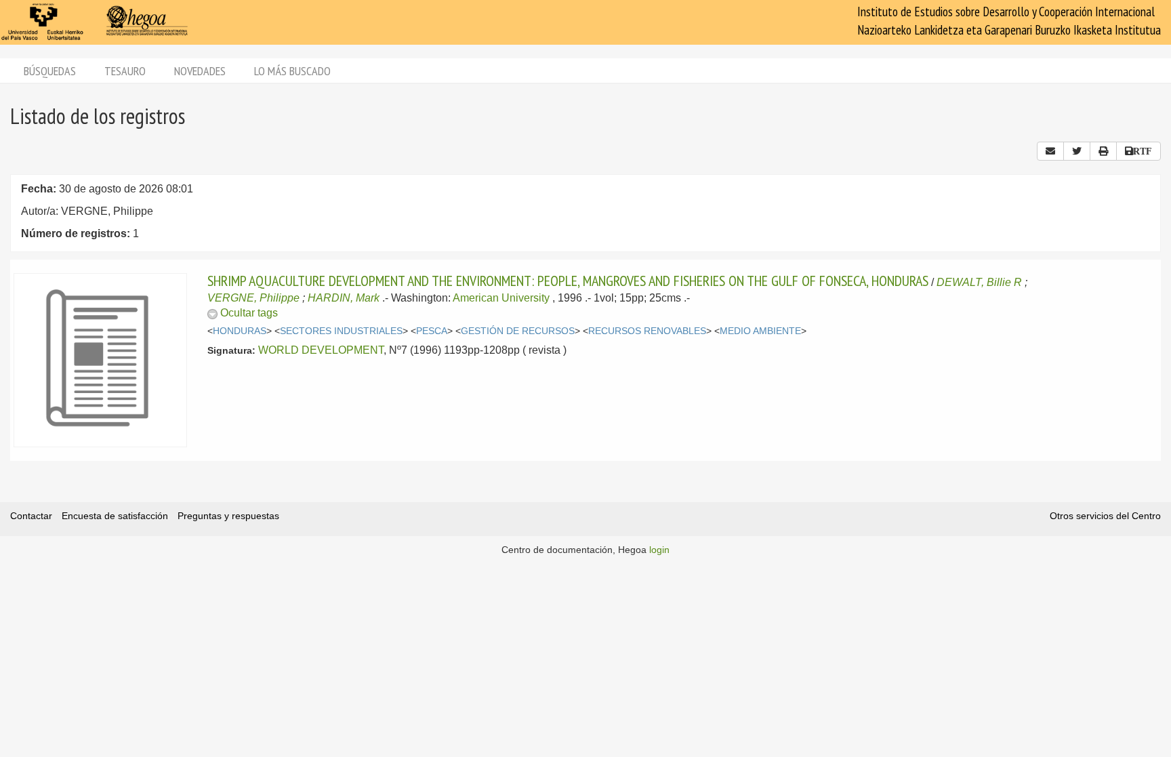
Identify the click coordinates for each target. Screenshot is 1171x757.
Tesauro (125, 71)
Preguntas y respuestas (228, 515)
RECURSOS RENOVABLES (647, 331)
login (659, 549)
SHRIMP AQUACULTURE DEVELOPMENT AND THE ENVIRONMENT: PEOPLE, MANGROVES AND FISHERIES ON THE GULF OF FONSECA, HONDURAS (567, 280)
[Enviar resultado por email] (1050, 151)
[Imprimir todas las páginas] (1103, 151)
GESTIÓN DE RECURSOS (518, 331)
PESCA (431, 331)
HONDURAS (239, 331)
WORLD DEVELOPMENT (321, 350)
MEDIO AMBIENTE (760, 331)
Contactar (31, 515)
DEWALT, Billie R (979, 282)
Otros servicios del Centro (1105, 515)
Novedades (200, 71)
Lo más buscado (292, 71)
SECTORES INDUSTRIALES (341, 331)
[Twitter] (1076, 151)
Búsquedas (50, 71)
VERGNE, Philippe (253, 298)
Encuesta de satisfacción (115, 515)
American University (501, 298)
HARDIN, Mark (343, 298)
